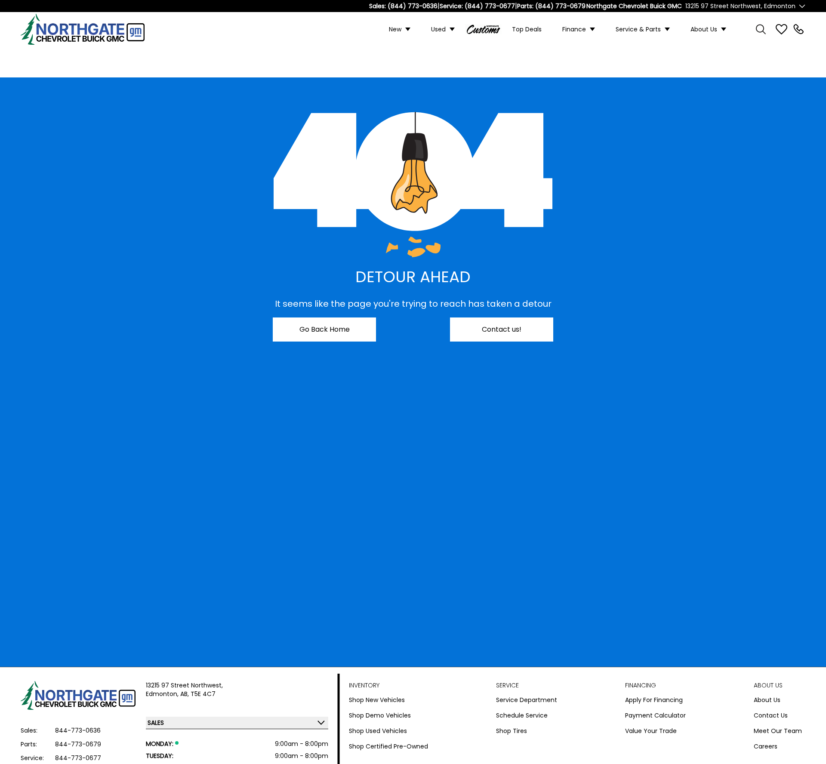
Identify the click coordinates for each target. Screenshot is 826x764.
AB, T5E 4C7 (198, 694)
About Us (703, 29)
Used (438, 29)
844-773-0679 (78, 744)
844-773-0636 (78, 730)
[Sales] (798, 29)
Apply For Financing (654, 700)
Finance (574, 29)
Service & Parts (638, 29)
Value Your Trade (651, 731)
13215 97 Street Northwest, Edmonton (740, 6)
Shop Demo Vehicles (380, 715)
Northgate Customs (483, 29)
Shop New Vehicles (377, 700)
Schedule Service (522, 715)
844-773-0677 (78, 758)
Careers (765, 746)
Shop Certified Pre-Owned (388, 746)
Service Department (526, 700)
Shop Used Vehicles (378, 731)
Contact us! (501, 329)
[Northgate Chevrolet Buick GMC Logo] (89, 29)
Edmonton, (163, 694)
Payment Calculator (655, 715)
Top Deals (527, 29)
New (395, 29)
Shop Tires (511, 731)
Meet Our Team (778, 731)
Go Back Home (324, 329)
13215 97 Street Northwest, (184, 685)
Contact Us (771, 715)
